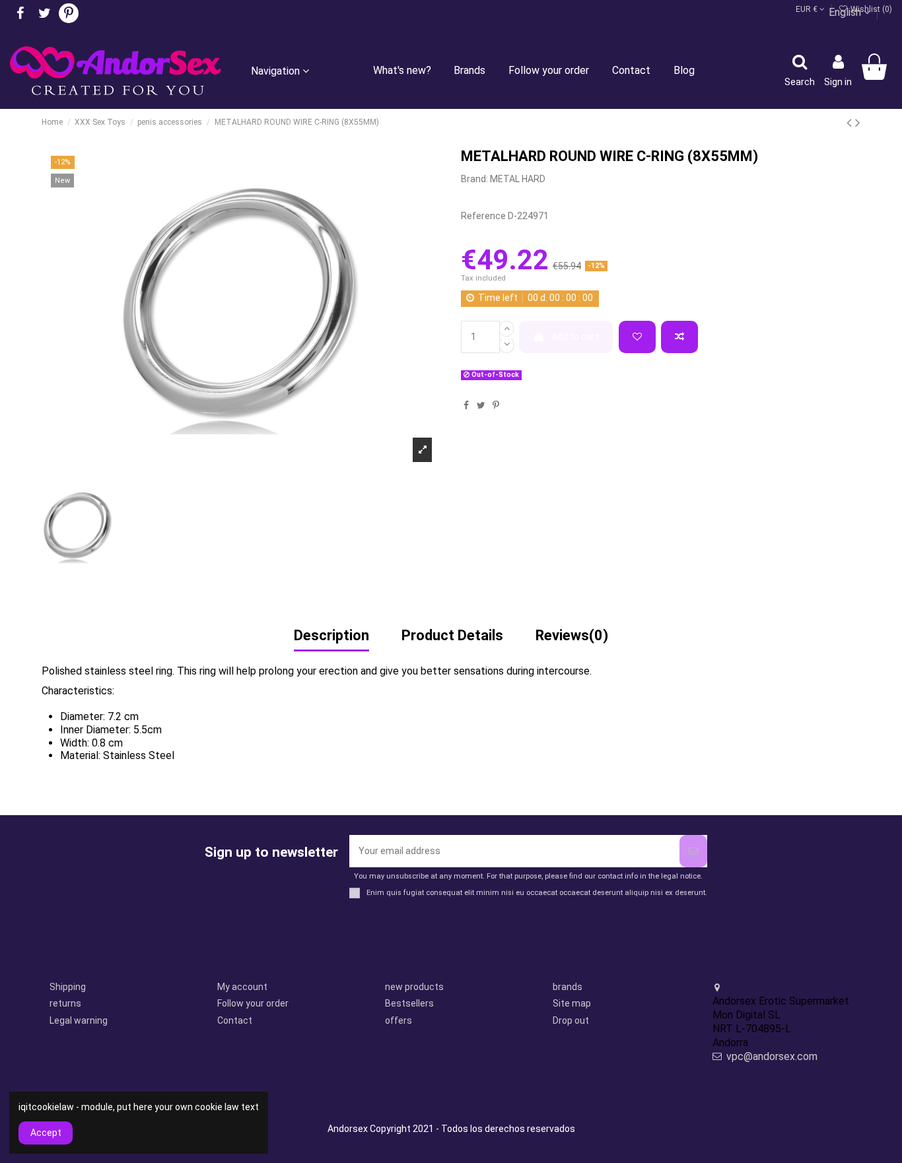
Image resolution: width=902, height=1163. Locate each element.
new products (414, 986)
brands (567, 986)
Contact (234, 1020)
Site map (572, 1003)
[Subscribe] (693, 851)
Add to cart (575, 336)
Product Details (452, 636)
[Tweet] (481, 405)
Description (331, 636)
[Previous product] (851, 123)
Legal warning (79, 1020)
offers (398, 1020)
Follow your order (253, 1003)
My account (242, 986)
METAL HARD (517, 179)
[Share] (466, 405)
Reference (483, 216)
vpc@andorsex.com (771, 1056)
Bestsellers (409, 1003)
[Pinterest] (496, 405)
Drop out (571, 1020)
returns (65, 1003)
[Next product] (857, 123)
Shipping (68, 986)
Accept (45, 1132)
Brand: (474, 179)
